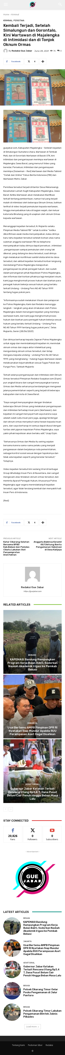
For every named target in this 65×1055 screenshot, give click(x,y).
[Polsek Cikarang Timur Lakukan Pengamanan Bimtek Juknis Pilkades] (12, 1012)
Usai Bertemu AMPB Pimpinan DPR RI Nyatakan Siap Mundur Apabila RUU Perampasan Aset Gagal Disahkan (33, 731)
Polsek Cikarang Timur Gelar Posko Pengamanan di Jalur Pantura (40, 992)
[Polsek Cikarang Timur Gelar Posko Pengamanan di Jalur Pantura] (12, 990)
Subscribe (52, 828)
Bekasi (32, 655)
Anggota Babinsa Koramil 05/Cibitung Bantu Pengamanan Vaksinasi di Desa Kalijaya (48, 546)
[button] (5, 4)
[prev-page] (5, 809)
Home (6, 14)
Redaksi (49, 1045)
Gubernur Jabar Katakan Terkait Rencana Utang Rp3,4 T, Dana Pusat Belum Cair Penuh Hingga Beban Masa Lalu (32, 793)
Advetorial (32, 784)
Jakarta (32, 723)
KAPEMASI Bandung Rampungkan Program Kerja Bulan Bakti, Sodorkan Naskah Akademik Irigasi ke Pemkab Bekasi (33, 664)
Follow (32, 828)
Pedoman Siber (35, 1045)
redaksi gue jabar (22, 51)
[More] (42, 61)
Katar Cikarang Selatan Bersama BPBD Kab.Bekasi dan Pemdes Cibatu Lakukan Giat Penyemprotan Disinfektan (16, 548)
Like (13, 828)
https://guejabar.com (33, 591)
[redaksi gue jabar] (6, 51)
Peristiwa (19, 20)
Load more (31, 1026)
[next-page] (11, 809)
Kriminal (15, 14)
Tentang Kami (18, 1045)
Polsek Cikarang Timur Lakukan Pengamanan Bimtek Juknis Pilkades (42, 1013)
